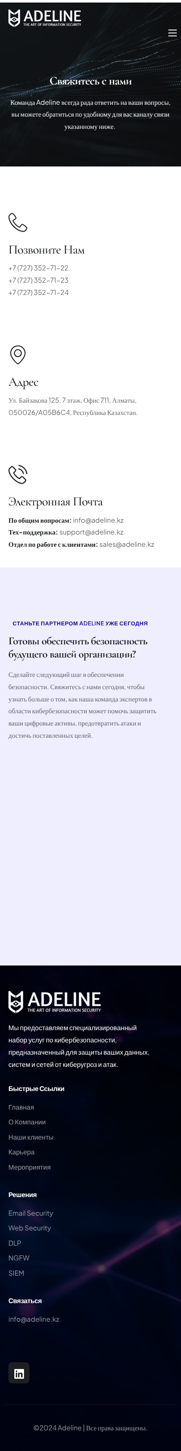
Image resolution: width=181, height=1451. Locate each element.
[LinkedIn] (18, 1372)
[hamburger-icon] (172, 33)
